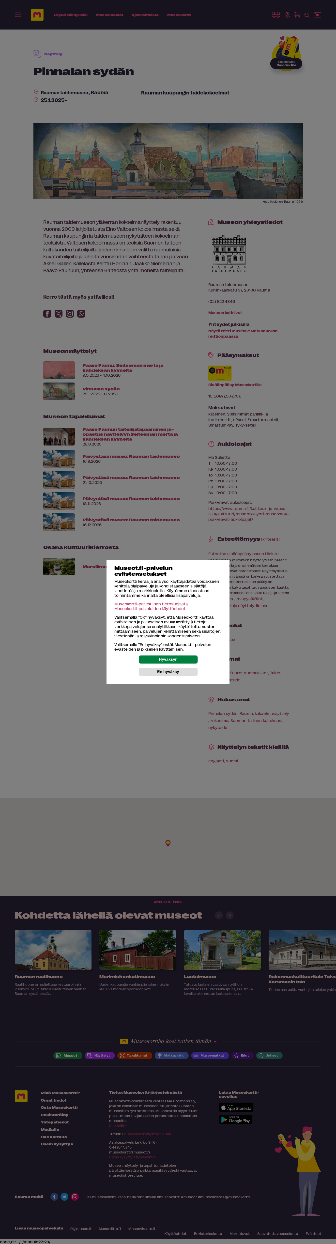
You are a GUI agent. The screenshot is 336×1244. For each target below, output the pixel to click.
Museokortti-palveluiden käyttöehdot (149, 608)
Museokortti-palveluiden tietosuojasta (151, 603)
